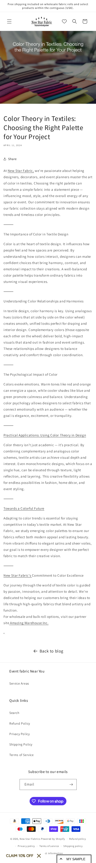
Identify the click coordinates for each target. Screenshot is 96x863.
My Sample (75, 859)
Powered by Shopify (53, 838)
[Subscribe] (71, 784)
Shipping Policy (20, 744)
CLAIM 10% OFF (19, 855)
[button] (9, 21)
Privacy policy (26, 846)
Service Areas (19, 683)
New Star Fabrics (30, 838)
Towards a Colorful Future (23, 508)
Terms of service (49, 846)
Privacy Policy (19, 734)
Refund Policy (19, 723)
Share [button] (12, 159)
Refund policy (77, 838)
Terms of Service (21, 755)
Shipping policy (73, 846)
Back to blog (51, 651)
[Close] (39, 856)
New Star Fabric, (21, 170)
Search (14, 713)
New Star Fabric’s (17, 575)
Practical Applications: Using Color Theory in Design (44, 435)
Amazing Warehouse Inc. (28, 623)
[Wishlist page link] (64, 21)
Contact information (50, 853)
